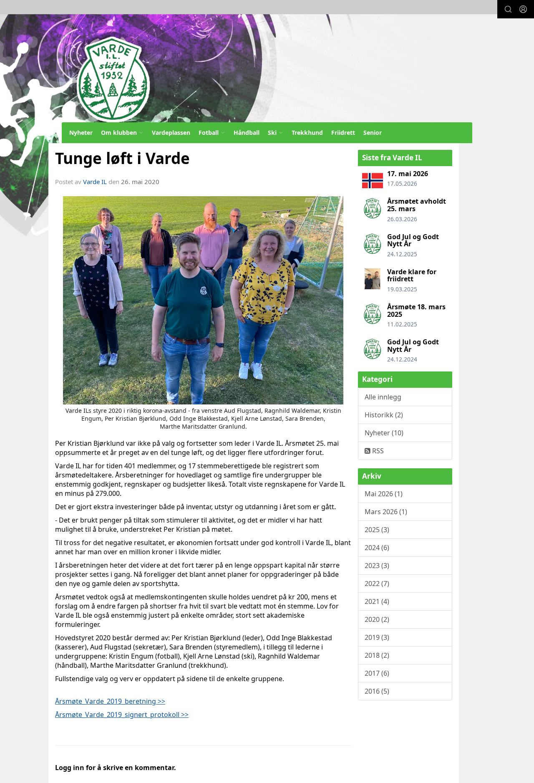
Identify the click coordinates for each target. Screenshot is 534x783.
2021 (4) (377, 601)
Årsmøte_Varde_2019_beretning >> (110, 701)
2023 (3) (377, 565)
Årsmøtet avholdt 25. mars (416, 205)
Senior (372, 132)
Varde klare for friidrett (411, 275)
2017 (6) (377, 673)
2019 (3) (377, 637)
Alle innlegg (383, 397)
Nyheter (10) (384, 432)
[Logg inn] (523, 9)
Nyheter (81, 132)
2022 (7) (377, 583)
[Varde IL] (253, 61)
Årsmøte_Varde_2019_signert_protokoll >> (122, 714)
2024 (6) (377, 547)
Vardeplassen (171, 132)
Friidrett (343, 132)
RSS (377, 450)
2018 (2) (377, 655)
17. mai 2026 (407, 173)
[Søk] (508, 9)
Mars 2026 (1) (386, 511)
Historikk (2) (384, 414)
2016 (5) (377, 691)
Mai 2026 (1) (384, 493)
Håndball (246, 132)
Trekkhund (307, 132)
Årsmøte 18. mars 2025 (416, 310)
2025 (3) (377, 529)
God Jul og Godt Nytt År (413, 240)
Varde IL (95, 181)
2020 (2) (377, 619)
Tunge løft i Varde (122, 158)
